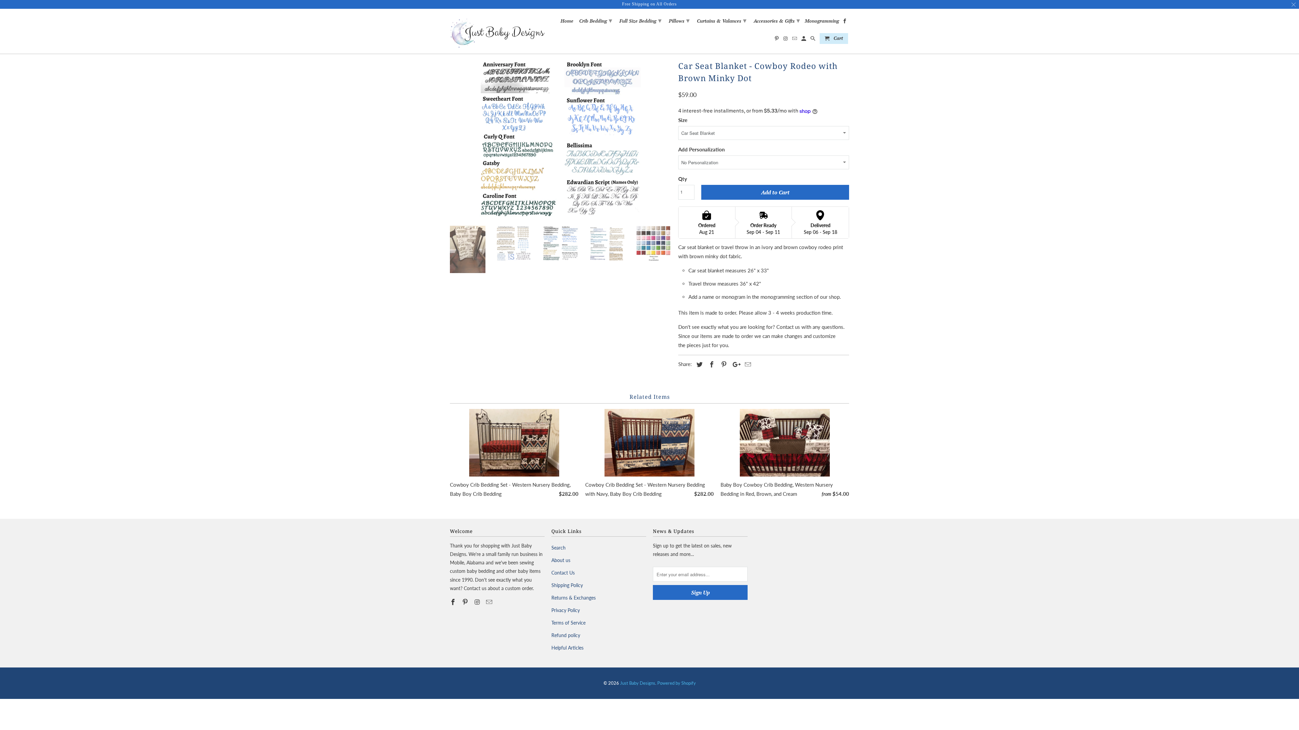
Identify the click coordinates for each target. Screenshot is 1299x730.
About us (560, 560)
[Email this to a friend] (747, 364)
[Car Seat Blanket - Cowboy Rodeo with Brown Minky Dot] (560, 139)
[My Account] (804, 40)
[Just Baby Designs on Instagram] (478, 602)
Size (682, 120)
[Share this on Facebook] (710, 364)
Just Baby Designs (637, 683)
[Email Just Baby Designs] (490, 602)
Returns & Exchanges (573, 598)
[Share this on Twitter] (698, 364)
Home (567, 21)
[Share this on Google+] (734, 364)
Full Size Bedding (640, 20)
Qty (682, 179)
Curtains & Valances (721, 20)
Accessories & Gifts (777, 20)
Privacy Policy (565, 610)
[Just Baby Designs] (497, 31)
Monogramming (822, 21)
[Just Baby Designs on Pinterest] (466, 602)
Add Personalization (701, 149)
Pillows (679, 20)
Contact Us (563, 573)
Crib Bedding (595, 20)
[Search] (813, 40)
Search (558, 548)
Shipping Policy (567, 585)
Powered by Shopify (676, 683)
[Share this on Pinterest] (722, 364)
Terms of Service (568, 623)
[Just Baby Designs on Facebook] (453, 602)
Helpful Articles (567, 648)
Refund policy (565, 635)
